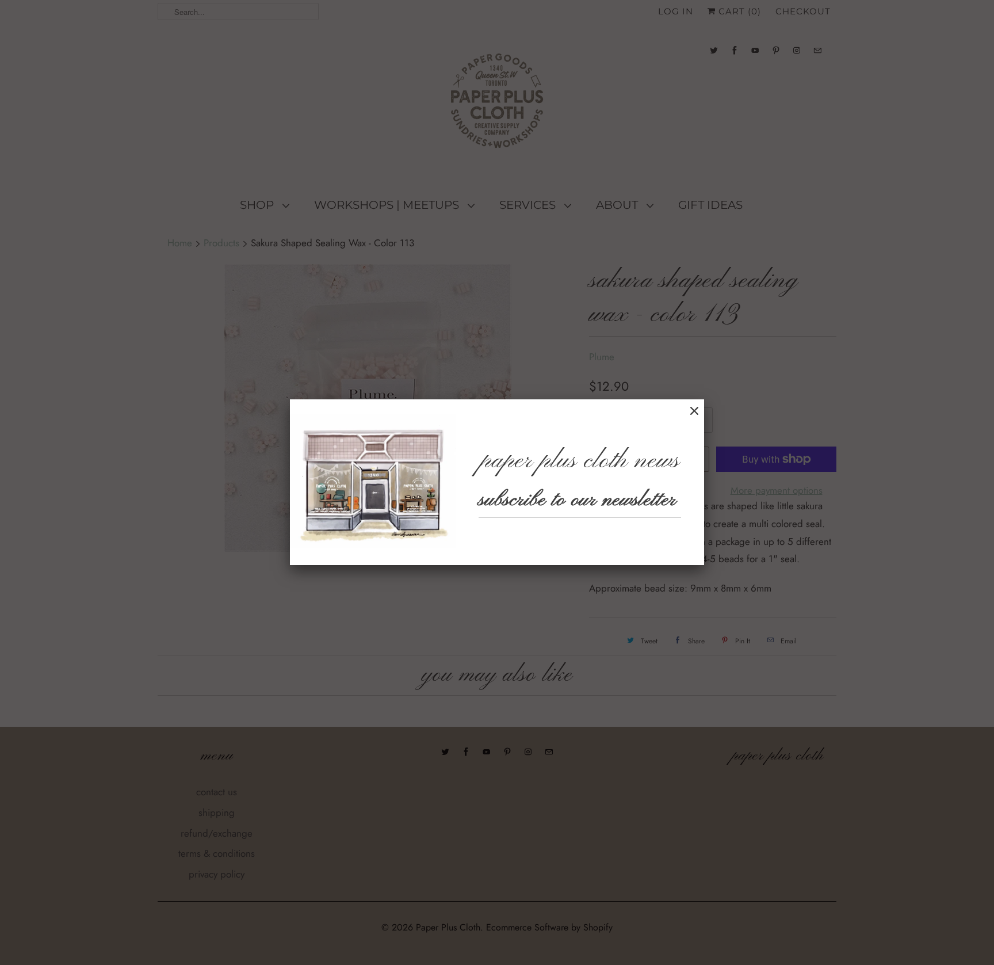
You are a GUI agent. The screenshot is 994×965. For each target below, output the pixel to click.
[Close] (694, 411)
